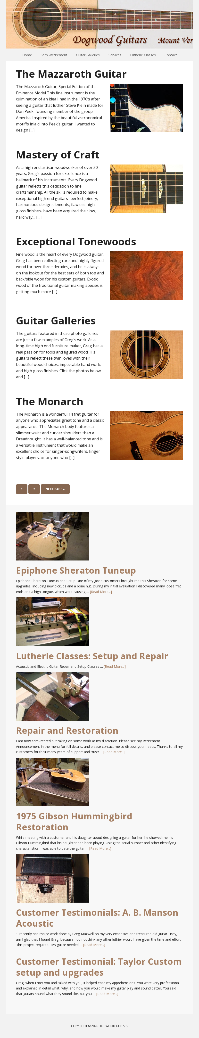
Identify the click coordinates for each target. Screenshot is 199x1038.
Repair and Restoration (67, 730)
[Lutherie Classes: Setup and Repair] (52, 623)
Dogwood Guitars (99, 24)
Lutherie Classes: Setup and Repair (92, 656)
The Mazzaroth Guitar (71, 74)
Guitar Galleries (56, 320)
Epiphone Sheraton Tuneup (76, 570)
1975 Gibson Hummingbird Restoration (74, 821)
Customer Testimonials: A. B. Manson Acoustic (97, 917)
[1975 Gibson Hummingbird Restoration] (52, 784)
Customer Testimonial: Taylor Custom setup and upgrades (99, 967)
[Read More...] (101, 591)
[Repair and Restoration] (52, 698)
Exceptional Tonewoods (76, 241)
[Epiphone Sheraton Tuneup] (52, 538)
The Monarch (49, 401)
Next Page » (55, 489)
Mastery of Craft (58, 154)
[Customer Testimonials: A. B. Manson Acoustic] (52, 880)
